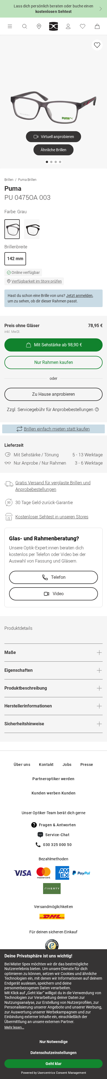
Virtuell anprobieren (57, 136)
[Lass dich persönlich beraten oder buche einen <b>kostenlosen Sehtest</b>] (53, 9)
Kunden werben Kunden (54, 793)
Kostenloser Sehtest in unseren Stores (51, 517)
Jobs (67, 764)
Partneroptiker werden (53, 779)
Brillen (8, 179)
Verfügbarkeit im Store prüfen (37, 281)
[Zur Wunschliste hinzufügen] (97, 45)
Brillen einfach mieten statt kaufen (57, 429)
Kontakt (46, 764)
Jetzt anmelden (79, 295)
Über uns (22, 764)
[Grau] (12, 229)
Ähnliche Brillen (53, 150)
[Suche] (24, 26)
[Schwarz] (32, 229)
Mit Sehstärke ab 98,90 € (58, 344)
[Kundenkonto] (68, 26)
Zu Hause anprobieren (53, 394)
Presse (86, 764)
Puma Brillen (27, 179)
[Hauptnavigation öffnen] (9, 26)
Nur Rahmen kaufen (53, 362)
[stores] (38, 26)
